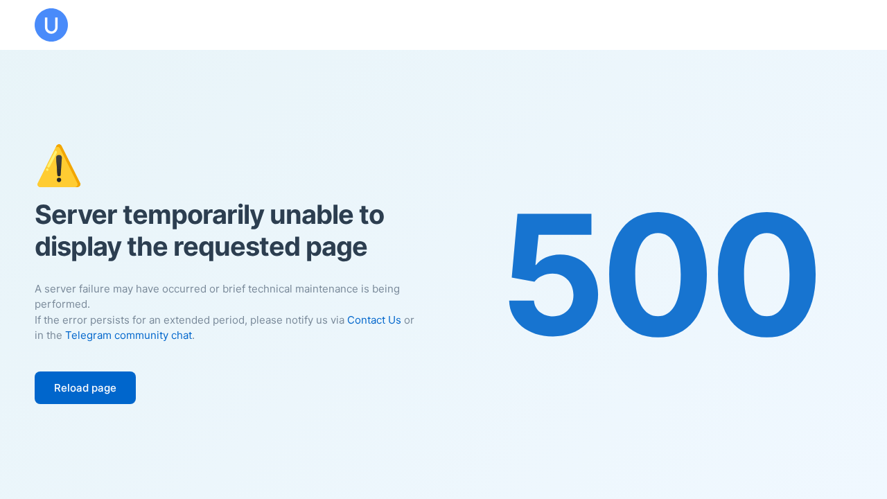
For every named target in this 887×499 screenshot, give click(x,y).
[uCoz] (51, 25)
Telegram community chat (128, 335)
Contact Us (374, 319)
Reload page (85, 387)
